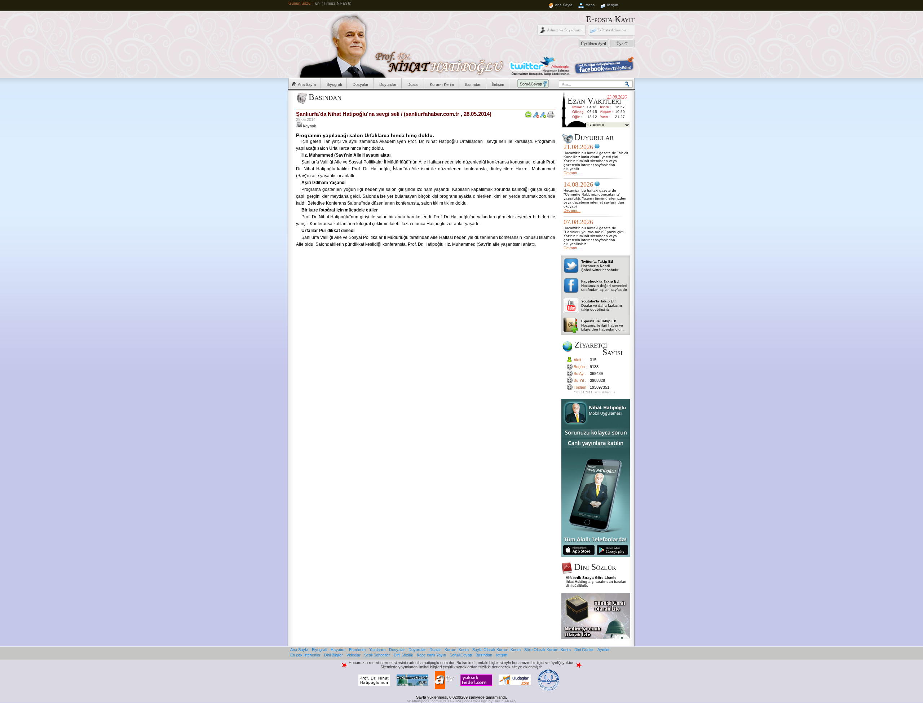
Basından (473, 84)
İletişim (612, 5)
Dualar (413, 84)
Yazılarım (377, 649)
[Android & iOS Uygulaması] (595, 555)
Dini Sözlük (403, 655)
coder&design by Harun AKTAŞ (490, 701)
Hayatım (338, 649)
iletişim (501, 655)
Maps (590, 5)
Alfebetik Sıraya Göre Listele (591, 578)
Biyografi (334, 84)
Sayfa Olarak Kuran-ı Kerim (496, 649)
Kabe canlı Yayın (431, 655)
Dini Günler (584, 649)
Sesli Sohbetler (377, 655)
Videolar (353, 655)
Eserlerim (357, 649)
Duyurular (388, 84)
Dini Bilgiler (333, 655)
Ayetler (603, 649)
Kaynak (309, 126)
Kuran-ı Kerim (442, 84)
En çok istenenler (305, 655)
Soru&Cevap (461, 655)
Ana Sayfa (564, 5)
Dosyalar (360, 84)
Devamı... (572, 173)
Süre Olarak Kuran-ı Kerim (547, 649)
